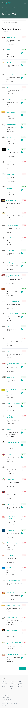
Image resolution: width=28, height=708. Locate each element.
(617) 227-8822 (10, 118)
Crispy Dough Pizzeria (12, 654)
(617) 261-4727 (10, 207)
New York (4, 681)
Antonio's (9, 137)
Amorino (9, 99)
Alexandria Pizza (10, 74)
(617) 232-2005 (10, 574)
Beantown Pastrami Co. (13, 213)
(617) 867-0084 (10, 612)
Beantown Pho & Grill (12, 225)
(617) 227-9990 (10, 295)
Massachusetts (10, 8)
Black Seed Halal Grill (12, 314)
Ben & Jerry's (10, 250)
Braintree (12, 684)
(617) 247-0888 (10, 448)
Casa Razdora (10, 479)
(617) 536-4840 (10, 511)
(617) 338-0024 (10, 320)
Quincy (19, 684)
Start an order (23, 41)
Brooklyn (12, 681)
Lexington (20, 683)
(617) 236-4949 (10, 436)
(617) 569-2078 (10, 461)
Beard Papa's (10, 238)
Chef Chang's (10, 555)
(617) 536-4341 (10, 498)
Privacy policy (5, 697)
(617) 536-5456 (10, 257)
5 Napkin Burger (10, 37)
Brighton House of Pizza (13, 403)
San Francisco (13, 683)
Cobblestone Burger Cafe (13, 580)
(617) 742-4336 (11, 156)
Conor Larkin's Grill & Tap (13, 605)
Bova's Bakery (10, 377)
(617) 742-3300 (10, 308)
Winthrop (4, 686)
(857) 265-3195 (10, 131)
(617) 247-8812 (10, 473)
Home (3, 8)
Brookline (20, 686)
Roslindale (4, 684)
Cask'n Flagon (10, 504)
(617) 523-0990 (10, 69)
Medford (4, 688)
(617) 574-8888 (10, 56)
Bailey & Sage (10, 174)
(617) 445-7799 (10, 661)
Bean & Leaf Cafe (11, 200)
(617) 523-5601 (10, 384)
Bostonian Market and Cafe (13, 364)
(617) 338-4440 (10, 81)
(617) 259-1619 (10, 358)
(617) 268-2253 (10, 424)
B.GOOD (9, 162)
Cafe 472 (8, 429)
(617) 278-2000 (10, 397)
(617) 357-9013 (10, 333)
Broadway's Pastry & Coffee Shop (12, 416)
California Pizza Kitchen (13, 442)
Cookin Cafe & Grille (11, 617)
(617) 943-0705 (10, 219)
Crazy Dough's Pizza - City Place (14, 643)
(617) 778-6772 (10, 345)
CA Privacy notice (6, 699)
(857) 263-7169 (10, 244)
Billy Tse (8, 289)
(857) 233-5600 (10, 269)
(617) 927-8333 (10, 168)
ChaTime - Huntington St (13, 543)
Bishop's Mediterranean (13, 301)
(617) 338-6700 (10, 486)
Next (22, 668)
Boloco (8, 326)
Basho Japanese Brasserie (11, 187)
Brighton (12, 688)
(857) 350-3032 (10, 181)
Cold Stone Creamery (12, 593)
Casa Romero (10, 492)
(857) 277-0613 (10, 549)
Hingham (12, 686)
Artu (8, 149)
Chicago (19, 681)
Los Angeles (4, 683)
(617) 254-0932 (10, 410)
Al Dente (9, 62)
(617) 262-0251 (10, 599)
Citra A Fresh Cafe (11, 568)
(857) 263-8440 (10, 232)
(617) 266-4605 (10, 283)
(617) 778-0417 (10, 371)
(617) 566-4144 (10, 624)
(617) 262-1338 (10, 194)
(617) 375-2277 (10, 44)
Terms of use (5, 695)
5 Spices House (11, 50)
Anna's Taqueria (11, 112)
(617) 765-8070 (10, 524)
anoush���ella (11, 124)
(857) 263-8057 (10, 587)
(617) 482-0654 (10, 94)
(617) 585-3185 (10, 106)
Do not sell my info (6, 701)
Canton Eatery (10, 454)
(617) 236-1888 (10, 562)
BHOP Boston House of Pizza (12, 276)
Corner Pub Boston (12, 630)
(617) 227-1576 (10, 537)
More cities (20, 688)
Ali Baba (9, 87)
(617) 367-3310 (10, 143)
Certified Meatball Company (11, 517)
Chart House (10, 530)
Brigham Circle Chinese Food (12, 390)
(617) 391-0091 (10, 649)
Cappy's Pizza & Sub (12, 467)
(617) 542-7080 (10, 637)
